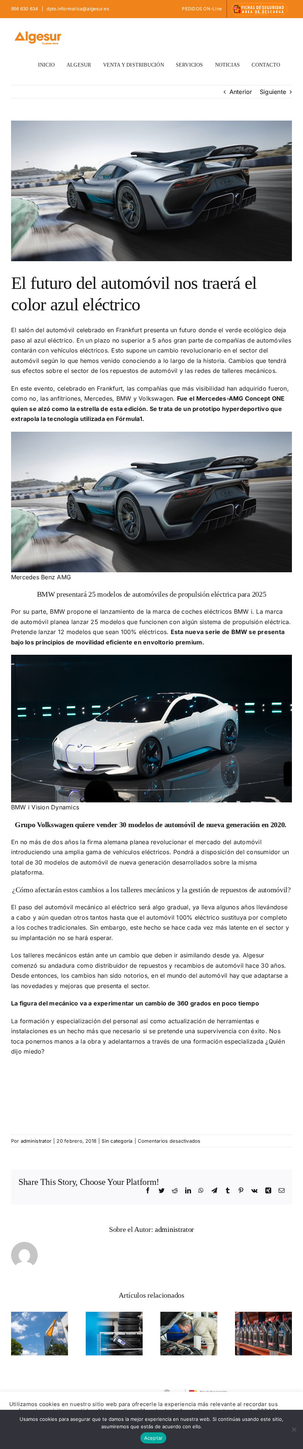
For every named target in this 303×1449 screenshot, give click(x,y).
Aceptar (153, 1438)
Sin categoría (117, 1141)
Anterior (240, 91)
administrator (36, 1141)
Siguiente (273, 91)
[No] (293, 1429)
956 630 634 (25, 8)
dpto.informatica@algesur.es (77, 8)
